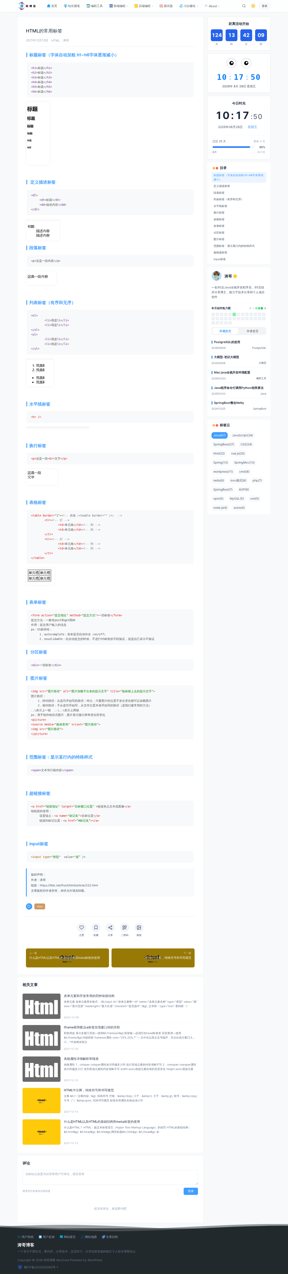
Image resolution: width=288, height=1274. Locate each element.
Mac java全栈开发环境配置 (232, 372)
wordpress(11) (223, 471)
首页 (54, 6)
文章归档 (112, 1237)
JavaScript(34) (242, 435)
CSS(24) (246, 444)
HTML (55, 40)
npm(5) (218, 498)
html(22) (219, 453)
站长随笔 (74, 6)
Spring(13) (220, 462)
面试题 (168, 6)
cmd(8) (244, 471)
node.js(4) (220, 507)
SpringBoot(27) (223, 444)
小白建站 (189, 6)
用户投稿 (28, 1237)
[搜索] (244, 6)
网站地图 (91, 1237)
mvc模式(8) (238, 480)
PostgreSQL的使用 (227, 342)
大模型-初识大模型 (226, 357)
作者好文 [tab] (225, 331)
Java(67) (219, 435)
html (40, 906)
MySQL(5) (237, 498)
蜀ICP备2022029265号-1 (41, 1267)
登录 (264, 6)
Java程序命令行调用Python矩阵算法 (239, 388)
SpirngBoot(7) (223, 489)
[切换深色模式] (253, 6)
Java (263, 393)
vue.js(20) (238, 453)
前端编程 (119, 6)
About (213, 6)
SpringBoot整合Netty (229, 402)
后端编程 (145, 6)
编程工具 (97, 6)
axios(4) (239, 507)
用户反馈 (49, 1237)
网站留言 (70, 1237)
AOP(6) (244, 489)
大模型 (262, 362)
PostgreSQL (259, 347)
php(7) (257, 480)
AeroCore (62, 1260)
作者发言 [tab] (252, 331)
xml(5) (254, 498)
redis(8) (218, 480)
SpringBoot (259, 408)
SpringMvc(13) (244, 462)
